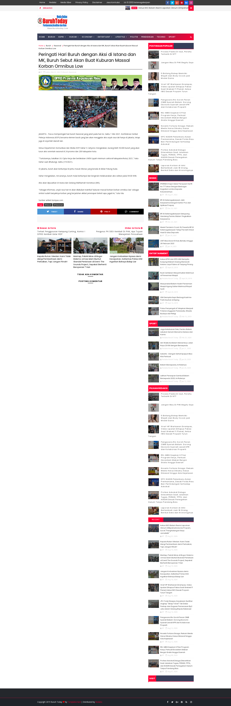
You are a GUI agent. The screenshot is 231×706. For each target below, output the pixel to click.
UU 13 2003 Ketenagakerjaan (137, 2)
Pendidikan (147, 37)
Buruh (51, 37)
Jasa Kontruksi (113, 2)
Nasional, (72, 72)
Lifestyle (120, 37)
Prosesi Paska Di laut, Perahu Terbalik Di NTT (176, 52)
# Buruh (48, 205)
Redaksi (52, 2)
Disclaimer (97, 2)
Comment (134, 212)
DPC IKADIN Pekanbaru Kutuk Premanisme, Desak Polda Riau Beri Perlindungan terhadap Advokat (177, 140)
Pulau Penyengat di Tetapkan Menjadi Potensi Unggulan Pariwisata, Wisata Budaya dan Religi (176, 311)
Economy (87, 37)
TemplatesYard (74, 702)
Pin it (107, 212)
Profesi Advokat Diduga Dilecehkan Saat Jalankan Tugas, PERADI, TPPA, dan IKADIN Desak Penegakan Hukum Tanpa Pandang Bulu (168, 155)
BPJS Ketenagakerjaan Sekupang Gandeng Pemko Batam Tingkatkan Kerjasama (175, 216)
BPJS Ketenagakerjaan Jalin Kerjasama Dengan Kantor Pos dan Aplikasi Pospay (175, 203)
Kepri (61, 37)
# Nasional (58, 205)
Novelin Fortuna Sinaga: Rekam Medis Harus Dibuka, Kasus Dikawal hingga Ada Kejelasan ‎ (177, 128)
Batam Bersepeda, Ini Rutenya (173, 365)
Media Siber (66, 2)
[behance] (186, 3)
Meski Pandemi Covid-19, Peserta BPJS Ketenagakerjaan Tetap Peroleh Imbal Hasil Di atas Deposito (177, 230)
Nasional (57, 45)
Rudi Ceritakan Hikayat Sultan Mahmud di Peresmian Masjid (177, 274)
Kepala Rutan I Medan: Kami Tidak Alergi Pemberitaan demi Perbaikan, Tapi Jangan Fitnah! (54, 259)
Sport (172, 37)
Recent (156, 519)
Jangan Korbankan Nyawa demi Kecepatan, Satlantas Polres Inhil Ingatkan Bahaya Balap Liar (126, 259)
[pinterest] (182, 3)
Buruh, (65, 72)
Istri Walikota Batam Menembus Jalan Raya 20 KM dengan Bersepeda (176, 344)
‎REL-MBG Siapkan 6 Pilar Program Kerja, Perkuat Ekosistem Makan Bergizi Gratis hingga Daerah (174, 116)
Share (80, 212)
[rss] (186, 702)
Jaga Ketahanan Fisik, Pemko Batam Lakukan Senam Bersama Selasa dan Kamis (176, 332)
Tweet (54, 212)
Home (42, 2)
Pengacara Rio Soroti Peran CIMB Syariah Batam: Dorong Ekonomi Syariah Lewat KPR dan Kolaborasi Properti (176, 103)
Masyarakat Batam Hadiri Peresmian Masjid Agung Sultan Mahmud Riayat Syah (176, 286)
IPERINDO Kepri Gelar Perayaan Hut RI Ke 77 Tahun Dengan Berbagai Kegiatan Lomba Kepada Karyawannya (176, 188)
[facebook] (168, 3)
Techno (161, 37)
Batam (118, 8)
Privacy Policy (82, 2)
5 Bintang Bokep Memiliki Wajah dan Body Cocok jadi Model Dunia (175, 75)
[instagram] (191, 3)
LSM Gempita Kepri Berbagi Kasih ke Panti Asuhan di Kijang (175, 298)
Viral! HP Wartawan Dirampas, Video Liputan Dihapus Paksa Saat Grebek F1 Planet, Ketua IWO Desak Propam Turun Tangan (170, 89)
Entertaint (104, 37)
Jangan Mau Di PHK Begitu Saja (177, 62)
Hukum (73, 37)
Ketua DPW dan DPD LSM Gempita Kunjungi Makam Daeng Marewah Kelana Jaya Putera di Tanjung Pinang (176, 262)
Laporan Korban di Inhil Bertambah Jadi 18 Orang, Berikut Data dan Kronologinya (177, 168)
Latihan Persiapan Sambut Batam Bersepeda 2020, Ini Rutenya (174, 377)
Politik (134, 37)
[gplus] (177, 3)
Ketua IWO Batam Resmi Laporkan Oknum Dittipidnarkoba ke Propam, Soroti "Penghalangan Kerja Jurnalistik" (172, 8)
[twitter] (172, 3)
